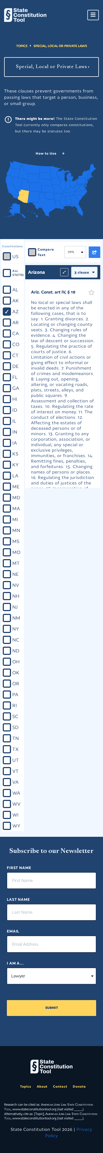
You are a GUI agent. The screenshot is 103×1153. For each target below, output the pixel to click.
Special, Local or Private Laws (60, 46)
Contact (60, 1086)
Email (13, 931)
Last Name (18, 899)
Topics (21, 46)
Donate (79, 1086)
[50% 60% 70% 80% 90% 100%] (76, 252)
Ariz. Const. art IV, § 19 (53, 292)
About (42, 1086)
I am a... (15, 963)
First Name (19, 868)
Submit (51, 1008)
